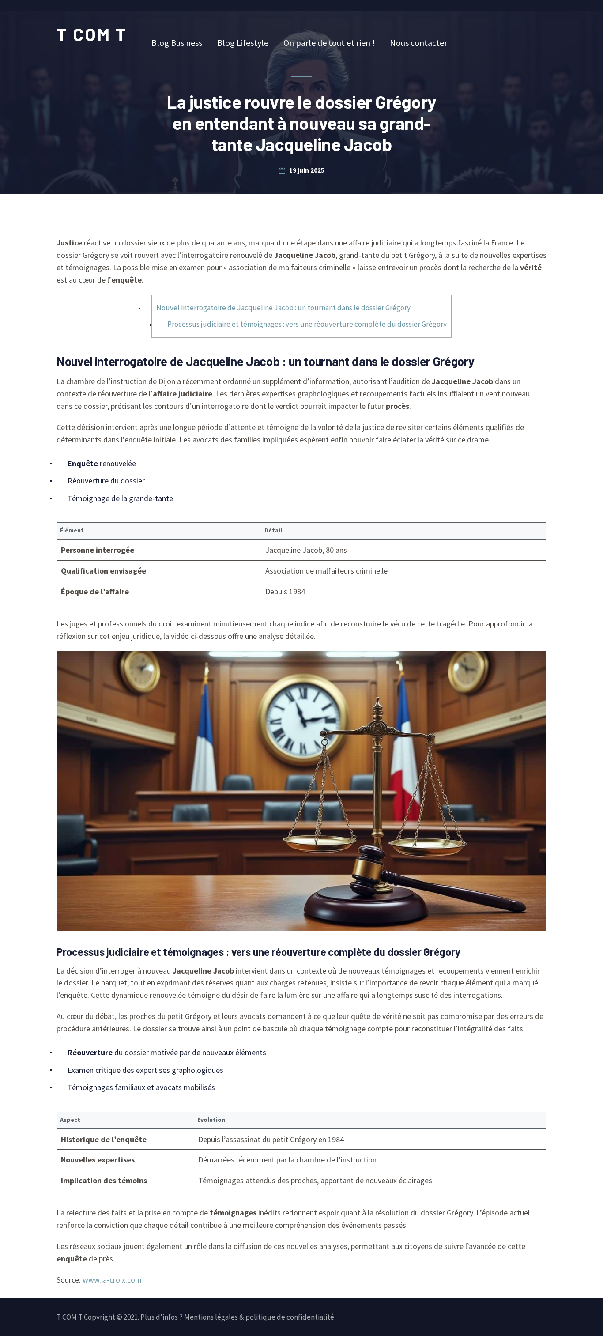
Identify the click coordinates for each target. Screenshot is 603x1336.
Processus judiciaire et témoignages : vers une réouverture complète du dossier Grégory (307, 324)
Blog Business (176, 42)
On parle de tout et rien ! (329, 42)
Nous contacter (418, 42)
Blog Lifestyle (242, 42)
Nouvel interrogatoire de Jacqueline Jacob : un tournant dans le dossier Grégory (283, 308)
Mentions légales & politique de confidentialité (259, 1317)
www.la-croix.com (112, 1280)
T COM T (92, 34)
